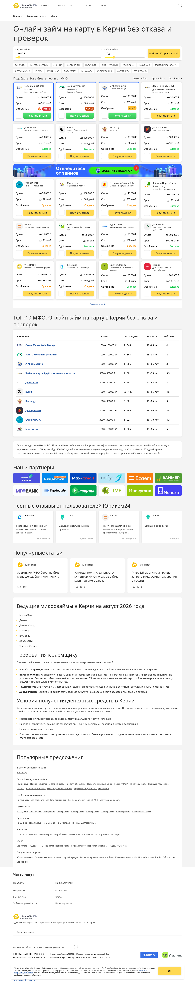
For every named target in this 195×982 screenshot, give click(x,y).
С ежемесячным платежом (48, 857)
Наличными (23, 784)
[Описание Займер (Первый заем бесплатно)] (147, 213)
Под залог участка (118, 845)
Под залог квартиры (97, 845)
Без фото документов (56, 800)
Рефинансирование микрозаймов (96, 857)
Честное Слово (27, 646)
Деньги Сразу (27, 625)
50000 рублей (107, 811)
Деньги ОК (31, 382)
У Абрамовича (34, 363)
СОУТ (69, 947)
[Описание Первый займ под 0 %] (104, 213)
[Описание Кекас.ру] (104, 156)
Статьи (87, 5)
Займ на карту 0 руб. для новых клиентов (50, 373)
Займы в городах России (25, 903)
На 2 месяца (35, 822)
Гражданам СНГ (89, 834)
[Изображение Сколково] (172, 955)
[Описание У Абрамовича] (104, 116)
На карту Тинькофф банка (99, 784)
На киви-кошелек (38, 784)
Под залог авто (78, 845)
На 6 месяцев (63, 822)
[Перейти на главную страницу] (25, 5)
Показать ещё (97, 304)
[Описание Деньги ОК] (19, 156)
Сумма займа (140, 78)
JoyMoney (24, 635)
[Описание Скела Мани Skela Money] (19, 116)
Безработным (60, 834)
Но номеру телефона (158, 784)
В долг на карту (56, 784)
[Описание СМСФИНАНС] (19, 213)
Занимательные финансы (41, 354)
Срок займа (158, 78)
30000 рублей (92, 811)
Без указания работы (109, 800)
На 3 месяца (49, 822)
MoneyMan (25, 615)
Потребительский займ (149, 857)
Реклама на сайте (22, 947)
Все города (22, 772)
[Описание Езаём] (19, 253)
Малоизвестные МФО (126, 857)
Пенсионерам (45, 834)
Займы (45, 5)
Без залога (22, 845)
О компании (61, 890)
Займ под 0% (169, 857)
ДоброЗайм (25, 640)
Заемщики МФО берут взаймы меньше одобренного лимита (38, 574)
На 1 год (76, 822)
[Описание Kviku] (62, 156)
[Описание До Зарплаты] (147, 156)
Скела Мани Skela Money (40, 345)
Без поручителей (76, 800)
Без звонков (23, 861)
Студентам (31, 834)
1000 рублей (35, 811)
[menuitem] (46, 5)
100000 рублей (123, 811)
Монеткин (31, 429)
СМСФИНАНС (33, 419)
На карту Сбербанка (76, 784)
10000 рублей (77, 811)
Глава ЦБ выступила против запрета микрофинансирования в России (154, 576)
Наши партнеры (63, 903)
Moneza (23, 630)
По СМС (20, 788)
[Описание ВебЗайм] (62, 293)
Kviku (28, 391)
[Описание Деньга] (147, 293)
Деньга (23, 620)
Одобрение (175, 78)
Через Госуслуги (71, 857)
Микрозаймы (19, 890)
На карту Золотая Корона (59, 788)
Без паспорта (37, 800)
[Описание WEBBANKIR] (19, 293)
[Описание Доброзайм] (147, 253)
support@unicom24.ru (24, 980)
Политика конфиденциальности (48, 947)
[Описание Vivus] (62, 253)
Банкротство (65, 5)
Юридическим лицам (109, 834)
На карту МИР (121, 784)
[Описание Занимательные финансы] (62, 116)
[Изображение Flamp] (149, 955)
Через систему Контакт (85, 788)
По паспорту (23, 800)
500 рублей (22, 811)
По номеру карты (137, 784)
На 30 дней (22, 822)
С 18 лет (21, 834)
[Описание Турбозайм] (104, 253)
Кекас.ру (30, 401)
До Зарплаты (33, 410)
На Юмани (103, 788)
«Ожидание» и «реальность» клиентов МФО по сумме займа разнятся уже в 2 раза (96, 576)
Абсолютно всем (25, 857)
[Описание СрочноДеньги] (104, 293)
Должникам (74, 834)
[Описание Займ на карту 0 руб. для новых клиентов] (147, 116)
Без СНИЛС (92, 800)
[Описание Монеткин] (62, 213)
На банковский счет (36, 788)
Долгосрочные (88, 822)
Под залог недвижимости (57, 845)
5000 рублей (63, 811)
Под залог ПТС (36, 845)
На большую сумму (141, 811)
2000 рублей (49, 811)
